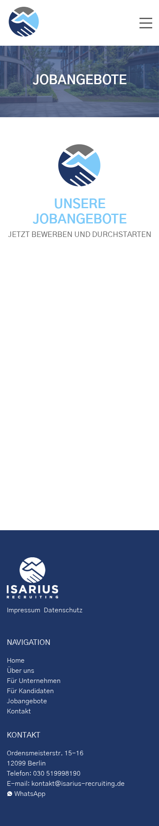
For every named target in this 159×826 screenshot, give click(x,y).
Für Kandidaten (30, 691)
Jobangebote (27, 701)
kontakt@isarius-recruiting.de (78, 783)
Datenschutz (61, 610)
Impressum (23, 610)
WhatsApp (29, 793)
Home (16, 660)
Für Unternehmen (34, 680)
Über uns (20, 670)
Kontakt (19, 711)
